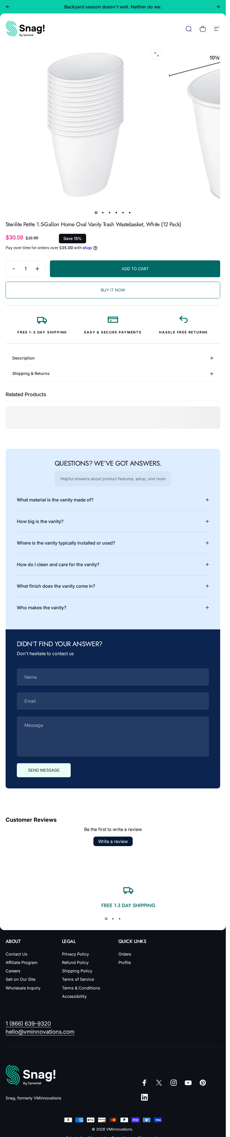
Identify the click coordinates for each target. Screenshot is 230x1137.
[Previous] (8, 6)
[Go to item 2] (103, 212)
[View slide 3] (119, 919)
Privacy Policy (75, 954)
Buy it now (113, 290)
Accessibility (74, 996)
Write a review (113, 841)
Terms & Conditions (81, 988)
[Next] (218, 6)
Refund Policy (75, 962)
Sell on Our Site (20, 979)
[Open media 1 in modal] (156, 54)
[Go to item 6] (130, 212)
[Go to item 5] (123, 212)
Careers (13, 970)
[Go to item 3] (109, 212)
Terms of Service (78, 979)
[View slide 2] (113, 919)
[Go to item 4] (116, 212)
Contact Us (16, 954)
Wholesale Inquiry (23, 988)
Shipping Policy (77, 970)
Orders (124, 954)
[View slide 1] (106, 919)
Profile (124, 962)
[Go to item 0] (96, 212)
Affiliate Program (22, 962)
